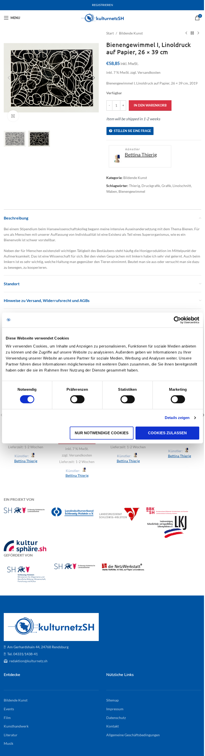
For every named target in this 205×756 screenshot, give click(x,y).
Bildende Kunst (131, 33)
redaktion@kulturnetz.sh (28, 661)
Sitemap (112, 700)
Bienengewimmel (131, 191)
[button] (9, 78)
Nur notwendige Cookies (101, 433)
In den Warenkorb (150, 105)
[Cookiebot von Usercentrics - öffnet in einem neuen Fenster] (177, 320)
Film (7, 718)
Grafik (166, 186)
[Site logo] (102, 17)
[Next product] (198, 33)
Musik (8, 743)
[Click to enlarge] (13, 116)
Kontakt (112, 726)
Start (110, 33)
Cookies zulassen (167, 433)
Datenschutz (116, 718)
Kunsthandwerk (16, 726)
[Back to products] (192, 33)
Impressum (115, 709)
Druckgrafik (151, 186)
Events (9, 709)
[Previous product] (186, 33)
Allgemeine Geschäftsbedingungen (133, 735)
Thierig (134, 186)
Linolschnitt (181, 186)
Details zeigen (177, 418)
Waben (111, 191)
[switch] (77, 399)
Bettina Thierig (141, 155)
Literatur (11, 735)
